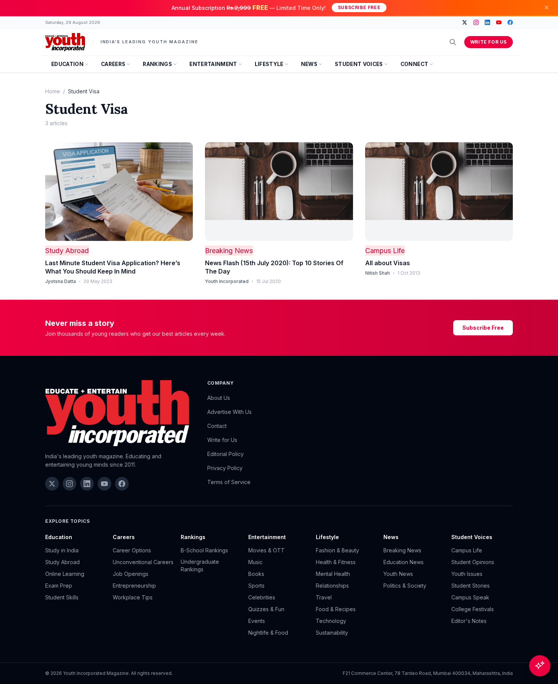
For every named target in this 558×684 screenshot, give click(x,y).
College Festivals (472, 609)
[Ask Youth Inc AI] (539, 665)
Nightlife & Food (268, 632)
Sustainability (332, 632)
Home (52, 91)
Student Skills (62, 597)
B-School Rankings (204, 550)
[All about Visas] (439, 191)
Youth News (398, 574)
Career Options (132, 550)
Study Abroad (67, 251)
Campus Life (385, 251)
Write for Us (488, 42)
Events (256, 621)
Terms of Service (229, 482)
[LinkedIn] (487, 22)
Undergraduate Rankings (200, 565)
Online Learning (64, 574)
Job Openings (130, 574)
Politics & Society (404, 585)
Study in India (62, 550)
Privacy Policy (225, 468)
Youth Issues (466, 574)
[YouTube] (498, 22)
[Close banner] (546, 7)
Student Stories (470, 585)
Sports (256, 585)
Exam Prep (58, 585)
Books (256, 574)
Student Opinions (472, 562)
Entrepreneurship (134, 585)
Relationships (332, 585)
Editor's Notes (469, 621)
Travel (324, 597)
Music (255, 562)
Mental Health (333, 574)
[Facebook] (510, 22)
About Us (218, 398)
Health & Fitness (336, 562)
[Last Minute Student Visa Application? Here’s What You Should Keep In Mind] (119, 191)
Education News (403, 562)
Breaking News (229, 251)
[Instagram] (476, 22)
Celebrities (261, 597)
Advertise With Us (229, 412)
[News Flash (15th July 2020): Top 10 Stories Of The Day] (279, 191)
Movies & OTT (266, 550)
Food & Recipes (336, 609)
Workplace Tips (133, 597)
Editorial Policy (225, 454)
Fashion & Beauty (337, 550)
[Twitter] (464, 22)
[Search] (453, 42)
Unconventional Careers (143, 562)
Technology (331, 621)
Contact (217, 426)
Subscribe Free (359, 7)
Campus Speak (470, 597)
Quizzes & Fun (266, 609)
